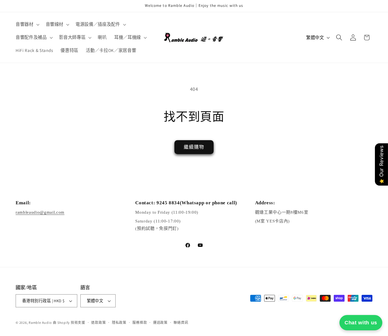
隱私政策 (119, 322)
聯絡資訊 (181, 322)
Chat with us (361, 323)
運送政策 (160, 322)
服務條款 (139, 322)
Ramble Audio (40, 322)
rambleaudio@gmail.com (40, 212)
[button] (27, 24)
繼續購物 (194, 147)
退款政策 (98, 322)
